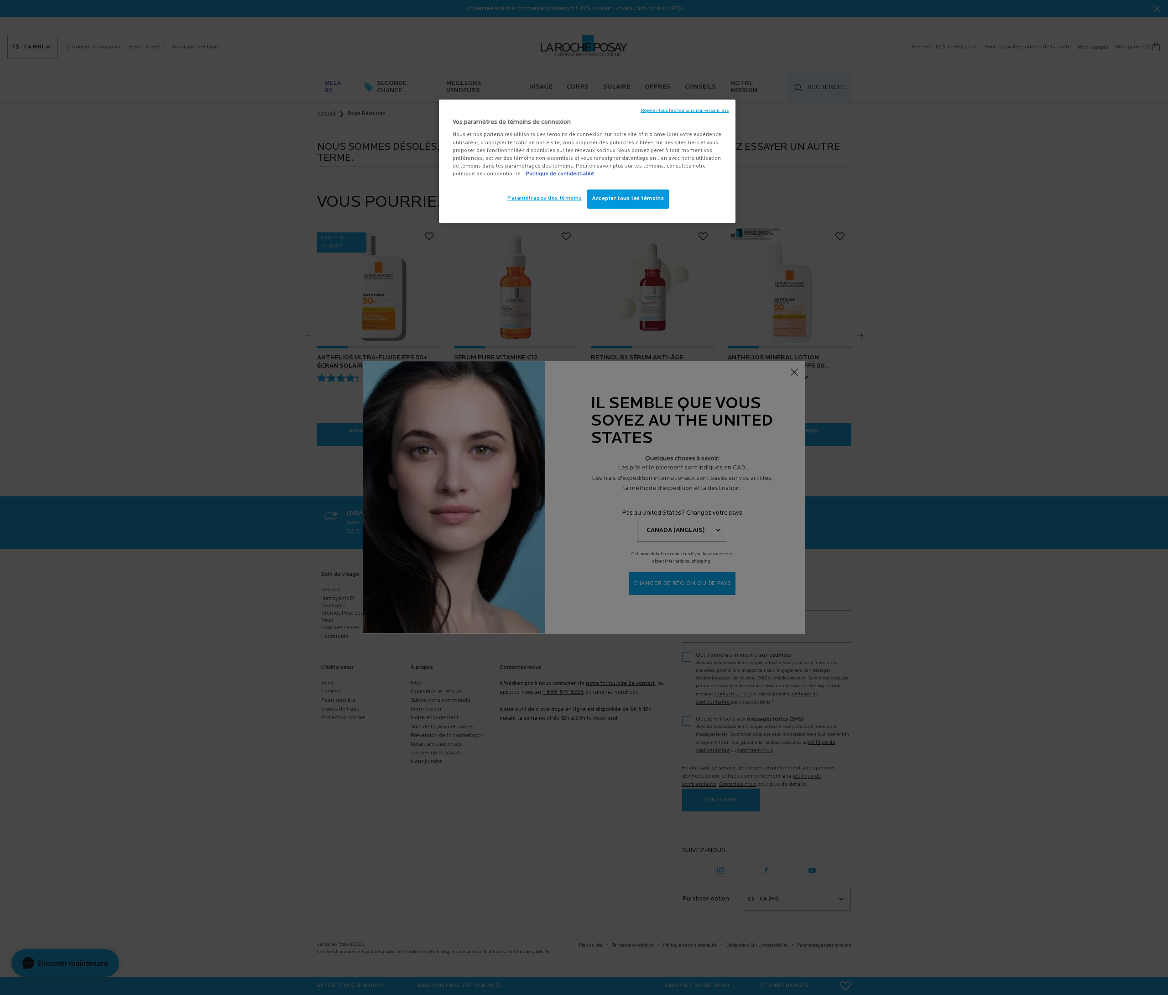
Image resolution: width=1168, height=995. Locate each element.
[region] (587, 161)
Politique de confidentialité (560, 174)
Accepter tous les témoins (628, 198)
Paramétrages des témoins (544, 198)
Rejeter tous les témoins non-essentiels (685, 110)
